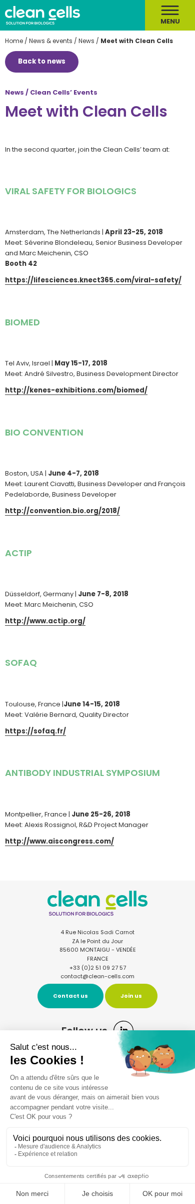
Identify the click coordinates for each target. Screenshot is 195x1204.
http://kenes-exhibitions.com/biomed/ (76, 390)
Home (14, 41)
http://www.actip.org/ (45, 621)
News (86, 41)
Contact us (70, 996)
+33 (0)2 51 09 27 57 (98, 968)
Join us (131, 996)
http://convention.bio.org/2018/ (62, 511)
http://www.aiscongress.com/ (59, 841)
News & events (50, 41)
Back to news (42, 61)
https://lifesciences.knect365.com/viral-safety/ (93, 280)
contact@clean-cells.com (97, 976)
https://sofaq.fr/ (35, 731)
